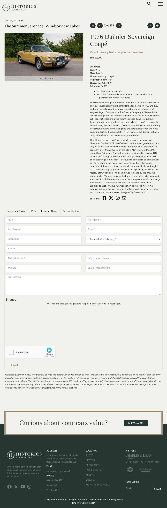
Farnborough (94, 470)
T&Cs (33, 211)
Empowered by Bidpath (83, 503)
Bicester (90, 460)
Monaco (90, 475)
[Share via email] (125, 199)
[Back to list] (93, 25)
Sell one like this (71, 211)
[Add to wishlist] (157, 25)
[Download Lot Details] (150, 25)
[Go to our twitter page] (17, 487)
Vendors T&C (52, 490)
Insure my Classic (49, 211)
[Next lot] (119, 25)
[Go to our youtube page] (23, 487)
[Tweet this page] (111, 199)
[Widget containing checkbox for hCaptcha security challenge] (30, 352)
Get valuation (135, 423)
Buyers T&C (51, 485)
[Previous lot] (100, 25)
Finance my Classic (16, 211)
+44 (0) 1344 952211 (56, 480)
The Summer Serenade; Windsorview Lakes (42, 26)
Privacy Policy (116, 500)
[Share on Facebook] (105, 199)
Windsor (90, 480)
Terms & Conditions (98, 500)
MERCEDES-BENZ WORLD (98, 485)
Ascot (89, 455)
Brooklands (92, 465)
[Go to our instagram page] (118, 199)
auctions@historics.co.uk (58, 471)
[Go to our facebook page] (10, 487)
